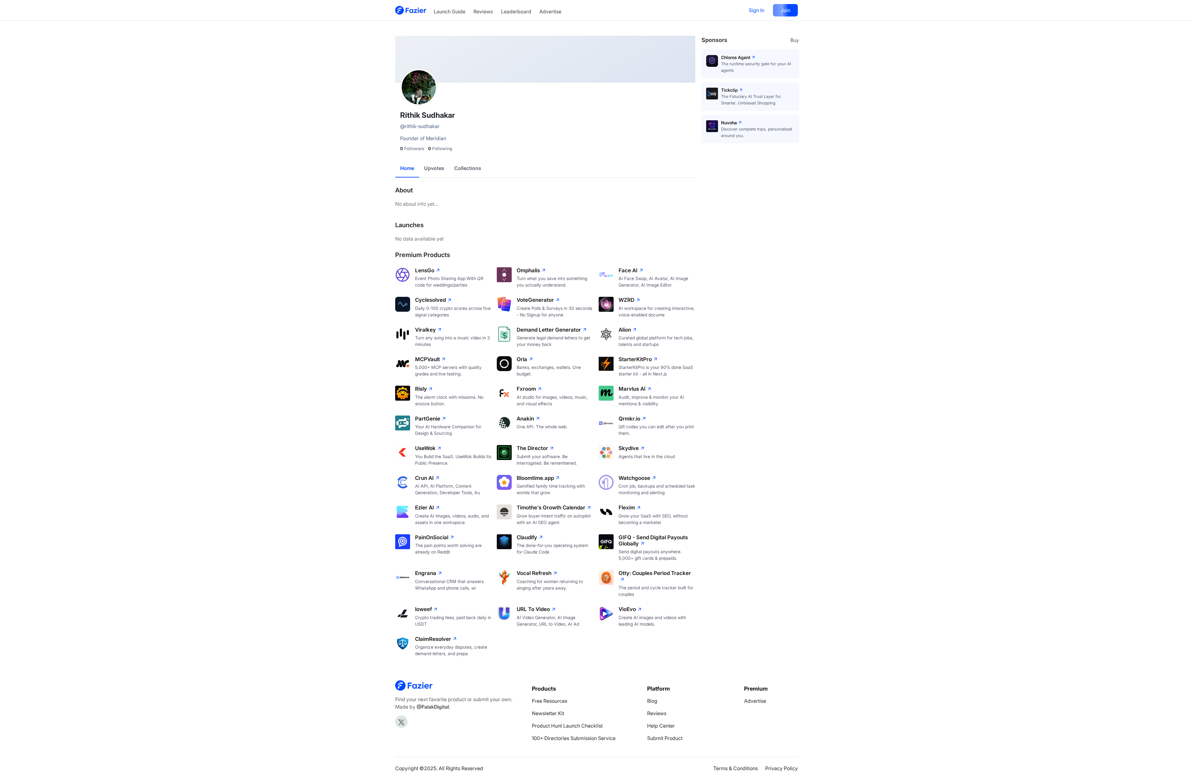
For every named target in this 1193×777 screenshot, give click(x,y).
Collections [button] (467, 168)
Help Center (661, 726)
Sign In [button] (756, 10)
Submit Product (665, 738)
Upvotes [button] (434, 168)
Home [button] (407, 168)
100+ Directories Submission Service (573, 738)
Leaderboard (516, 11)
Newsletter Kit (548, 713)
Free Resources (549, 701)
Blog (652, 701)
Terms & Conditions (735, 768)
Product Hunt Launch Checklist (567, 726)
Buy (794, 40)
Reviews (483, 11)
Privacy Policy (781, 768)
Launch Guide (449, 11)
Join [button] (785, 10)
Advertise (550, 11)
